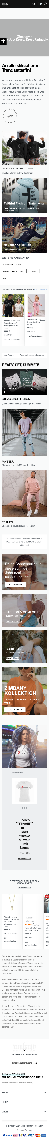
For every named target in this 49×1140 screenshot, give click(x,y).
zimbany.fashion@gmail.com (24, 1062)
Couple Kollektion (12, 320)
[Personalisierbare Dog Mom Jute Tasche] (33, 904)
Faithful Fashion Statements (24, 203)
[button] (3, 41)
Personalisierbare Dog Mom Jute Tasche (33, 929)
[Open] (12, 4)
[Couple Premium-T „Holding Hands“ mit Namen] (13, 305)
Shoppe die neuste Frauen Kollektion (18, 525)
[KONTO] (45, 3)
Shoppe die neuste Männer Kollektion (18, 465)
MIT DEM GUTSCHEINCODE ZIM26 (22, 1075)
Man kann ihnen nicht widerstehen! (17, 172)
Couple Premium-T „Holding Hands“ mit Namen (11, 325)
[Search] (33, 4)
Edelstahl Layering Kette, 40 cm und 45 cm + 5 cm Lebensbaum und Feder (11, 922)
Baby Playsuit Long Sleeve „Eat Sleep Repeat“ (34, 321)
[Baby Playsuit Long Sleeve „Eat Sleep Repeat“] (36, 305)
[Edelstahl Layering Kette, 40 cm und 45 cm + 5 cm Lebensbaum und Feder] (12, 904)
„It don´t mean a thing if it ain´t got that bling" (21, 403)
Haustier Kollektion (17, 244)
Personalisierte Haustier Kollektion (19, 249)
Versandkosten (14, 339)
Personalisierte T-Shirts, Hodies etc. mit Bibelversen (21, 209)
